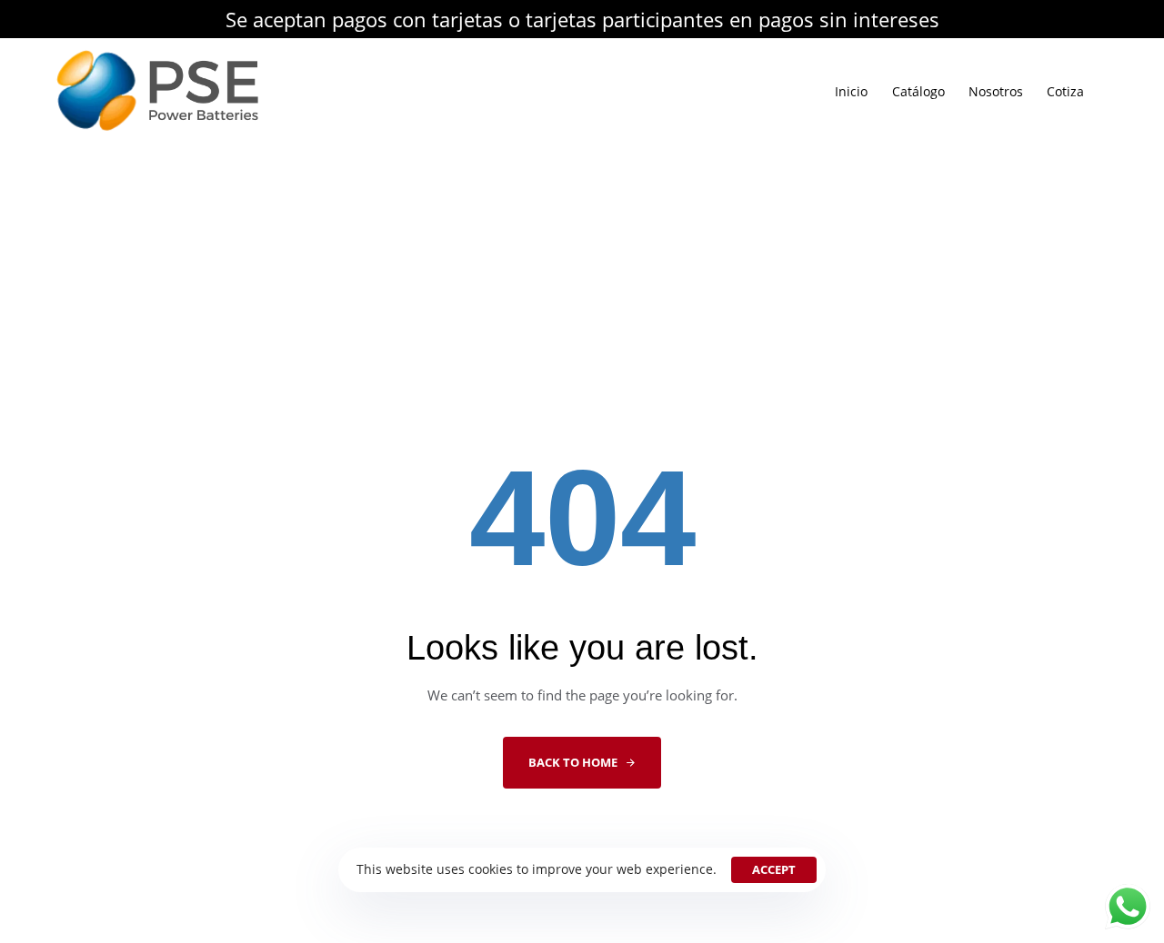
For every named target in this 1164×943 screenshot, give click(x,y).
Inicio (851, 91)
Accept (774, 869)
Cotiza (1065, 91)
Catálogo (918, 91)
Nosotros (995, 91)
